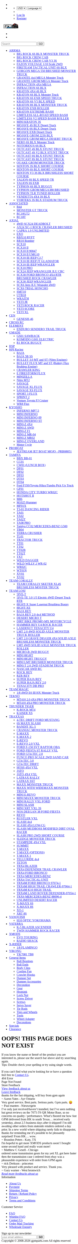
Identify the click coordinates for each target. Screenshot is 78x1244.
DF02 (20, 471)
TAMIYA (15, 454)
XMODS (14, 934)
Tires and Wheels (27, 1012)
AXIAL (14, 220)
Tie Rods (22, 1008)
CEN (12, 315)
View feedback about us (16, 1088)
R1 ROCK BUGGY (29, 342)
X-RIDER (15, 944)
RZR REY (23, 675)
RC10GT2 (23, 213)
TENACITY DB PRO (30, 686)
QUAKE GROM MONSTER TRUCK (41, 162)
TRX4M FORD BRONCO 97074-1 (39, 883)
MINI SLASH (25, 804)
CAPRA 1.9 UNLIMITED (33, 230)
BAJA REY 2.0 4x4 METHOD (36, 614)
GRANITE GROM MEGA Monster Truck (42, 81)
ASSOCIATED (18, 203)
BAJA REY (24, 611)
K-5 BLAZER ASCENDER (34, 927)
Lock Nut (22, 995)
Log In (21, 15)
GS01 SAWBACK (28, 336)
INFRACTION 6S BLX (31, 87)
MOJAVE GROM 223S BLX (35, 135)
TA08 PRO (23, 522)
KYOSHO (15, 407)
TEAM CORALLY (21, 580)
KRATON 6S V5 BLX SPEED (36, 101)
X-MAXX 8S (25, 906)
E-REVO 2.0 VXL (28, 743)
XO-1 (20, 910)
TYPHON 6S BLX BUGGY (34, 186)
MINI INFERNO (27, 414)
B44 (19, 206)
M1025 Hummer (27, 502)
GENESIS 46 (25, 319)
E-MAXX (23, 733)
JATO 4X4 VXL (27, 774)
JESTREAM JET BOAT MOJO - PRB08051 (44, 451)
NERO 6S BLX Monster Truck (36, 142)
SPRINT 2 (23, 397)
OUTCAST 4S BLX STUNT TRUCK (40, 149)
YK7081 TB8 (25, 954)
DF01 (20, 468)
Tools (20, 1015)
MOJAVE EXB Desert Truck (34, 132)
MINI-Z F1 (23, 431)
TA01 (20, 512)
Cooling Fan (24, 971)
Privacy (13, 1197)
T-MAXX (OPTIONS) (30, 852)
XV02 (20, 577)
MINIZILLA (24, 376)
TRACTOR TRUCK (30, 539)
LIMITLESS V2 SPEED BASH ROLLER (43, 118)
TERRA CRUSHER (29, 533)
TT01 (20, 543)
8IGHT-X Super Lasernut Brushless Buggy (43, 604)
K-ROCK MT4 (26, 709)
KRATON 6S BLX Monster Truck (38, 94)
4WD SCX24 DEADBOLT (34, 223)
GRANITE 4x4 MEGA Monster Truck (40, 77)
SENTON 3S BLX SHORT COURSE (40, 166)
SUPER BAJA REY (29, 679)
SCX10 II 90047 (27, 251)
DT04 (20, 482)
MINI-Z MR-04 (26, 434)
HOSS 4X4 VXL (27, 767)
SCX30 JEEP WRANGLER (34, 281)
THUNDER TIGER (21, 706)
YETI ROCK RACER (30, 305)
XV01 (20, 573)
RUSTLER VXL (27, 818)
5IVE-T (21, 594)
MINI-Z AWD (25, 427)
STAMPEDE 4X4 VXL (31, 842)
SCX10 (21, 244)
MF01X (21, 505)
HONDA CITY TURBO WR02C (37, 492)
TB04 (20, 529)
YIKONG (15, 951)
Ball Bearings (25, 961)
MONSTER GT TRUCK (32, 210)
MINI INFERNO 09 (29, 417)
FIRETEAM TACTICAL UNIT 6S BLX (42, 67)
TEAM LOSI (17, 590)
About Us (15, 1183)
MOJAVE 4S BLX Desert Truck (36, 125)
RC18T (21, 217)
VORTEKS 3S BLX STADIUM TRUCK (42, 200)
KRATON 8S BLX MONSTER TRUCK (42, 104)
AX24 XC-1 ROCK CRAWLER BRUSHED (44, 227)
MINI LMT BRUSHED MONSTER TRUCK (45, 662)
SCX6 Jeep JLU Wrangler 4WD (36, 285)
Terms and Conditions (22, 1200)
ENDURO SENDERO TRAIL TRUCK (41, 329)
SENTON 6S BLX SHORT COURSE (40, 169)
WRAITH (23, 298)
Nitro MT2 (23, 380)
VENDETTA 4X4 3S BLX (33, 196)
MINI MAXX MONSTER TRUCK (39, 798)
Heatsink (22, 991)
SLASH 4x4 (24, 821)
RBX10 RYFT (26, 237)
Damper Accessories (29, 981)
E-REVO (22, 740)
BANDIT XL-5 (26, 726)
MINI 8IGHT (25, 655)
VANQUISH (17, 917)
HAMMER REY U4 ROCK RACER (39, 624)
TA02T (21, 519)
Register (22, 18)
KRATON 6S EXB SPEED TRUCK (39, 98)
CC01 (20, 461)
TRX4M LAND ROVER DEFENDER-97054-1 (46, 893)
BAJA (20, 353)
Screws (21, 1002)
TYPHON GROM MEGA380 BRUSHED (43, 189)
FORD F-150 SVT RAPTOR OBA (38, 747)
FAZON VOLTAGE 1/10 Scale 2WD (40, 64)
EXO (20, 234)
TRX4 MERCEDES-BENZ (34, 876)
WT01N (22, 570)
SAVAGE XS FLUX (29, 390)
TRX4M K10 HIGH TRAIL (34, 889)
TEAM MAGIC (19, 689)
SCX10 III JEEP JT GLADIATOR (38, 261)
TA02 (20, 516)
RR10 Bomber (25, 240)
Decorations (24, 1022)
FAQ (12, 1213)
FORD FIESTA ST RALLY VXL (37, 750)
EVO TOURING (27, 937)
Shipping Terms (18, 1190)
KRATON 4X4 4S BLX (31, 91)
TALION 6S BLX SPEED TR (35, 179)
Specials (14, 1025)
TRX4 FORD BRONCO (32, 872)
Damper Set (24, 978)
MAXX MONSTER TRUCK (35, 784)
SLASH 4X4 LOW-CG (31, 825)
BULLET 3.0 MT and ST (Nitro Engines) (42, 359)
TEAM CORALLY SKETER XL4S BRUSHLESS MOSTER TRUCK (39, 585)
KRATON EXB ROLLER (33, 108)
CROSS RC (16, 322)
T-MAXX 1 (24, 855)
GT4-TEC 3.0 (25, 760)
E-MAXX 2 (24, 736)
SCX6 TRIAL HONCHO (32, 288)
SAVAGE (23, 383)
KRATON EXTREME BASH (35, 111)
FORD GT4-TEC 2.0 (30, 753)
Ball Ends (22, 964)
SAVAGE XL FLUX (29, 386)
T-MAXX (23, 849)
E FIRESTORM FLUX (31, 373)
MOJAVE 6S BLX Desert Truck (36, 128)
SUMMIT (23, 845)
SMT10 (21, 291)
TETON (22, 862)
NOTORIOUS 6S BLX (31, 145)
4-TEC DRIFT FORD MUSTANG (38, 719)
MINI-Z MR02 (26, 437)
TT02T (21, 553)
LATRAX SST (26, 781)
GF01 (20, 488)
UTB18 (21, 295)
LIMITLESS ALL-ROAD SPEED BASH (42, 115)
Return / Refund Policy (23, 1193)
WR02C (22, 567)
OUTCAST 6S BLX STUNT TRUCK (40, 155)
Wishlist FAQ (17, 1216)
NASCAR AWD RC (29, 669)
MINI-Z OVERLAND (30, 441)
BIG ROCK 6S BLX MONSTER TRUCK (43, 53)
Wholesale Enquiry (20, 1227)
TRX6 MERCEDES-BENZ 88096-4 (39, 896)
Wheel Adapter (26, 1018)
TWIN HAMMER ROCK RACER (38, 930)
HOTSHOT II (25, 495)
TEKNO (14, 696)
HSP (12, 346)
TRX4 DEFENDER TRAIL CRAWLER (42, 869)
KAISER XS (25, 713)
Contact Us (21, 1075)
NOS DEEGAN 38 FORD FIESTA (38, 811)
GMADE (14, 332)
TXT (20, 556)
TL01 (20, 536)
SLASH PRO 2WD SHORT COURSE (41, 835)
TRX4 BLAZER (27, 866)
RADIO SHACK (27, 940)
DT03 (20, 478)
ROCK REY (24, 672)
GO (41, 43)
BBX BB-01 (24, 458)
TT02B (21, 550)
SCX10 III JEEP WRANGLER (36, 264)
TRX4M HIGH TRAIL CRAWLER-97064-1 (44, 886)
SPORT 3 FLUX (27, 393)
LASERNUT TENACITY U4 (35, 628)
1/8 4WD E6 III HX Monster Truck (38, 692)
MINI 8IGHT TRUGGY (32, 658)
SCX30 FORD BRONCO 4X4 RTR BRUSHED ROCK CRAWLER (39, 276)
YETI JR (22, 302)
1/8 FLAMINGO (27, 947)
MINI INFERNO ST (29, 420)
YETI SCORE (25, 308)
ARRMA (14, 50)
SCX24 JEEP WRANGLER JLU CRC (40, 271)
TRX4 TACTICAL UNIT (32, 879)
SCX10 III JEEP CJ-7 (30, 257)
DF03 (20, 475)
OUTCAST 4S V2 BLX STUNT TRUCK (43, 152)
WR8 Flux (23, 403)
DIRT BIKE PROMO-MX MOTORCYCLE (44, 621)
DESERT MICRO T (29, 618)
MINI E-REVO (26, 794)
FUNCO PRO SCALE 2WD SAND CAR (43, 757)
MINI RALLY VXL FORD (33, 801)
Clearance (15, 1029)
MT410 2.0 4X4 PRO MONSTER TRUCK (43, 699)
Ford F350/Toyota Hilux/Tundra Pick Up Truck (45, 485)
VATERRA (16, 923)
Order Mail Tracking (21, 1223)
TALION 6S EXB (28, 183)
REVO (21, 815)
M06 (19, 499)
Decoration (23, 985)
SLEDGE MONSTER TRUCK (36, 838)
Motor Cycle (24, 444)
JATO (20, 770)
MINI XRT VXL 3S (29, 808)
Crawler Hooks (26, 974)
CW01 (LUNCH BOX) (31, 465)
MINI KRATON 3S (29, 121)
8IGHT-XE (23, 607)
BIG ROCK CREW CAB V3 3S (37, 60)
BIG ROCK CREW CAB (32, 57)
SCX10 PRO (25, 268)
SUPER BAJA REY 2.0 (31, 682)
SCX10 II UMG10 (28, 254)
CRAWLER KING (28, 370)
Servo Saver (24, 1005)
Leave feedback (11, 1092)
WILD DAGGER (27, 560)
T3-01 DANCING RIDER (33, 509)
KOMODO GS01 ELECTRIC (35, 339)
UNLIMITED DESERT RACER (37, 900)
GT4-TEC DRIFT (28, 764)
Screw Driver (25, 998)
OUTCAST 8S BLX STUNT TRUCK (40, 159)
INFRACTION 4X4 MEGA (34, 84)
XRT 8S (22, 913)
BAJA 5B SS (25, 356)
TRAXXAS (16, 716)
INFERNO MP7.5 (28, 410)
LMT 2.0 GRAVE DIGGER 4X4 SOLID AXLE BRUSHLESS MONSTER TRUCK (46, 640)
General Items (17, 957)
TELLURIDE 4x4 (28, 859)
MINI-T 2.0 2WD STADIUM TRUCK (40, 665)
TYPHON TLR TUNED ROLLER (38, 193)
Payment (14, 1187)
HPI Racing (16, 349)
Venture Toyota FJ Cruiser (32, 400)
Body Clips (23, 968)
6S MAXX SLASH (29, 723)
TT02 (20, 546)
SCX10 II (22, 247)
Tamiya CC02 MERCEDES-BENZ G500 (42, 526)
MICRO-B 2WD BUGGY (33, 652)
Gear (20, 988)
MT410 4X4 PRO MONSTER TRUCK (41, 702)
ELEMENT (16, 325)
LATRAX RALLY (28, 777)
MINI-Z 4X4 (24, 424)
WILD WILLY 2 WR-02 (32, 563)
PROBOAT (16, 448)
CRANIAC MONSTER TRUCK (37, 730)
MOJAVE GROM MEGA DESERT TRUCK (44, 138)
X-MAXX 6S (25, 903)
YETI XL (23, 312)
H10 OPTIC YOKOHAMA (34, 920)
